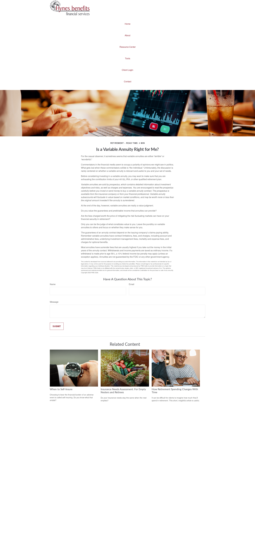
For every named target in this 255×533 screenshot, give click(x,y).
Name (53, 284)
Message (54, 301)
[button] (127, 24)
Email (131, 284)
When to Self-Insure (61, 389)
